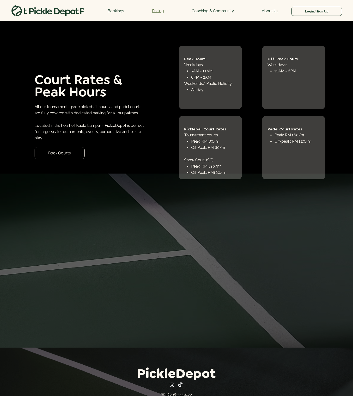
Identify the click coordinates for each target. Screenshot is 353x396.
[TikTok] (180, 385)
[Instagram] (172, 385)
